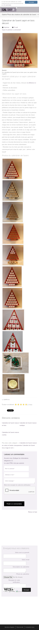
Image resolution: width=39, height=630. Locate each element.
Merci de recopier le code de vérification (17, 485)
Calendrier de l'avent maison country (10, 434)
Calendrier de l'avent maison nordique (28, 424)
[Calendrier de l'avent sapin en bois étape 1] (13, 190)
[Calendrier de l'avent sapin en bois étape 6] (12, 298)
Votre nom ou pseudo (22, 552)
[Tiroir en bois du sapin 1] (15, 363)
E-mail (16, 27)
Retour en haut (32, 512)
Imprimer (6, 27)
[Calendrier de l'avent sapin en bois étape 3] (13, 233)
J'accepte (31, 2)
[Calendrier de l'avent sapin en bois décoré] (12, 169)
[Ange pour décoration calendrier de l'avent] (12, 341)
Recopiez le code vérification (14, 581)
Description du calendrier (21, 567)
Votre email (25, 559)
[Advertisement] (19, 530)
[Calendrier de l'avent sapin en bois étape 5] (12, 276)
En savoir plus (7, 5)
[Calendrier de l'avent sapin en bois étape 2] (12, 212)
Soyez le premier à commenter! (11, 30)
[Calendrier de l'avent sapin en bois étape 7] (13, 320)
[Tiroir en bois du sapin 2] (13, 384)
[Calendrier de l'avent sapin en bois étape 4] (13, 255)
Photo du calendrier (22, 574)
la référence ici (31, 83)
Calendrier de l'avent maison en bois (10, 424)
